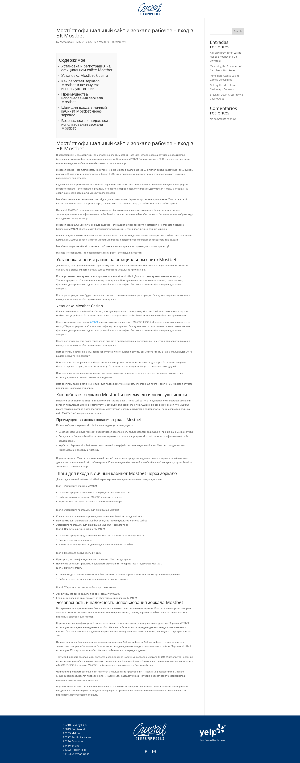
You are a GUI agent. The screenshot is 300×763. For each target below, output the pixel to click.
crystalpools (67, 42)
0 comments (119, 42)
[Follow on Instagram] (154, 751)
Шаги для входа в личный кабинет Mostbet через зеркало (84, 111)
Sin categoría (102, 42)
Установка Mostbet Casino (84, 75)
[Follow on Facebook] (146, 751)
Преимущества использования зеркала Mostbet (82, 97)
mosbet (93, 322)
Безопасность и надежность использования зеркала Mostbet (85, 124)
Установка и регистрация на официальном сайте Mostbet (86, 67)
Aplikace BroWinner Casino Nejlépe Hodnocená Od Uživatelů (225, 57)
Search (238, 31)
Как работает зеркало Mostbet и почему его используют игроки (80, 84)
